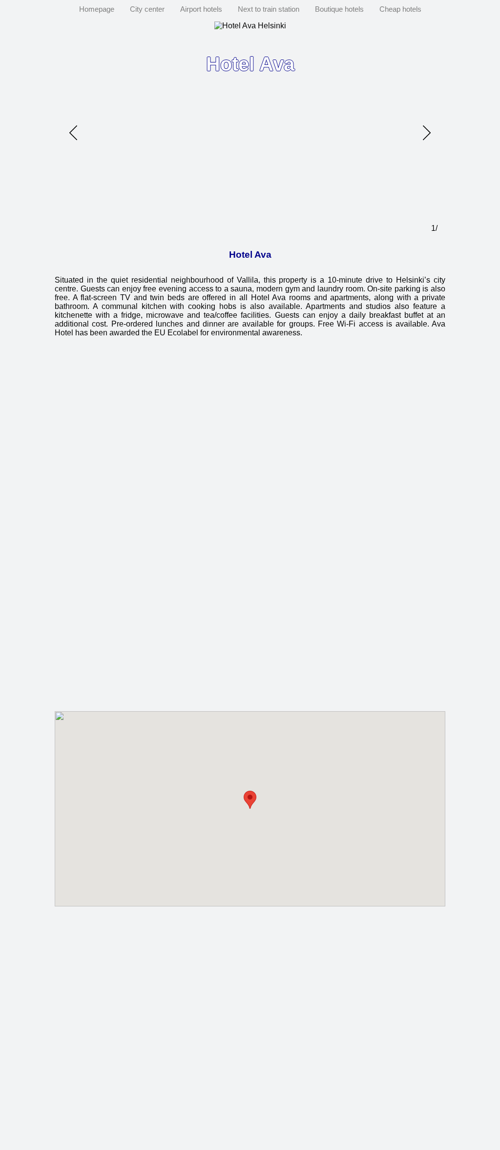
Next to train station (268, 9)
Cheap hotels (400, 9)
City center (147, 9)
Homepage (96, 9)
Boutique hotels (339, 9)
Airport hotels (201, 9)
